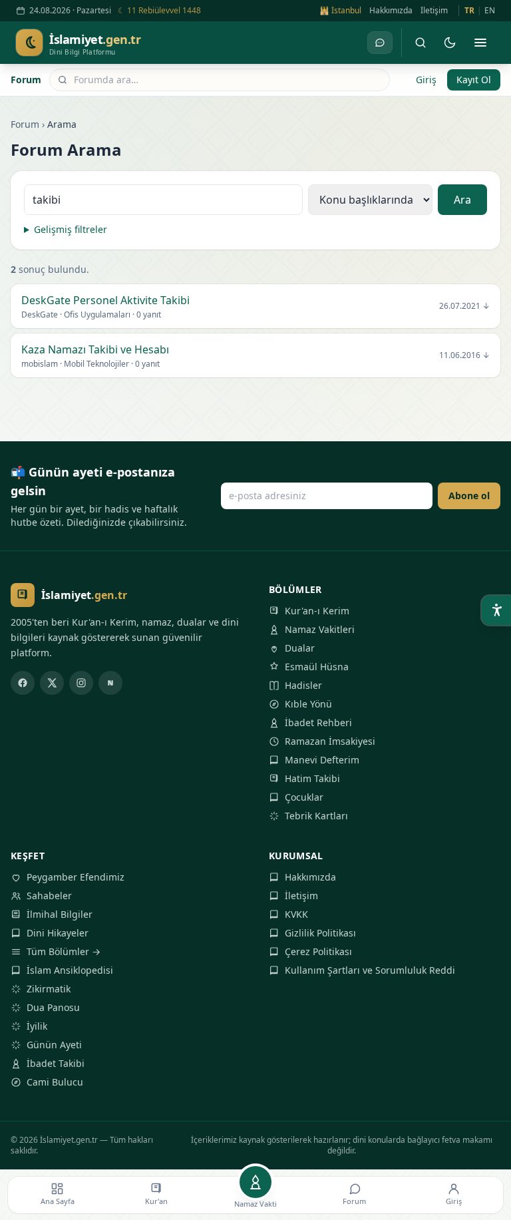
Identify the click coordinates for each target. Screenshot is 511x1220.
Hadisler (303, 685)
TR (469, 10)
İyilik (37, 1026)
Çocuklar (304, 797)
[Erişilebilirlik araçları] (496, 610)
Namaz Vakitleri (320, 629)
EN (489, 10)
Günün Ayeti (54, 1044)
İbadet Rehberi (318, 722)
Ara (462, 199)
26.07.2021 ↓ (464, 306)
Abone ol (469, 495)
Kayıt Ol (473, 79)
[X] (52, 683)
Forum (26, 79)
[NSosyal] (110, 683)
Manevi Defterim (322, 759)
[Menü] (480, 42)
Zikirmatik (49, 988)
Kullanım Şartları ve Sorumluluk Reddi (370, 970)
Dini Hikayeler (57, 932)
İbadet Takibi (56, 1063)
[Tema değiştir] (449, 42)
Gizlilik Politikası (320, 932)
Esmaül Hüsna (317, 666)
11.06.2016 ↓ (464, 355)
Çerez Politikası (318, 951)
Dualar (300, 648)
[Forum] (380, 42)
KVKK (296, 914)
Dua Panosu (53, 1007)
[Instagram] (81, 683)
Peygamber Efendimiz (75, 877)
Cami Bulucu (55, 1082)
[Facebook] (23, 683)
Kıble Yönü (308, 704)
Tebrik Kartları (316, 815)
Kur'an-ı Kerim (317, 610)
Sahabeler (49, 895)
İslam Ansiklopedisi (70, 970)
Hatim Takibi (312, 778)
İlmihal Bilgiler (59, 914)
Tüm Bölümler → (63, 951)
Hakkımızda (391, 10)
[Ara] (420, 42)
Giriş (426, 79)
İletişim (434, 10)
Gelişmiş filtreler (70, 229)
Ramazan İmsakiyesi (330, 741)
